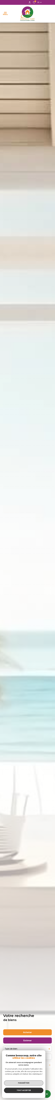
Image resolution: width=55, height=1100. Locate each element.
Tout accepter (24, 1090)
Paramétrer (23, 1083)
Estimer (27, 1040)
